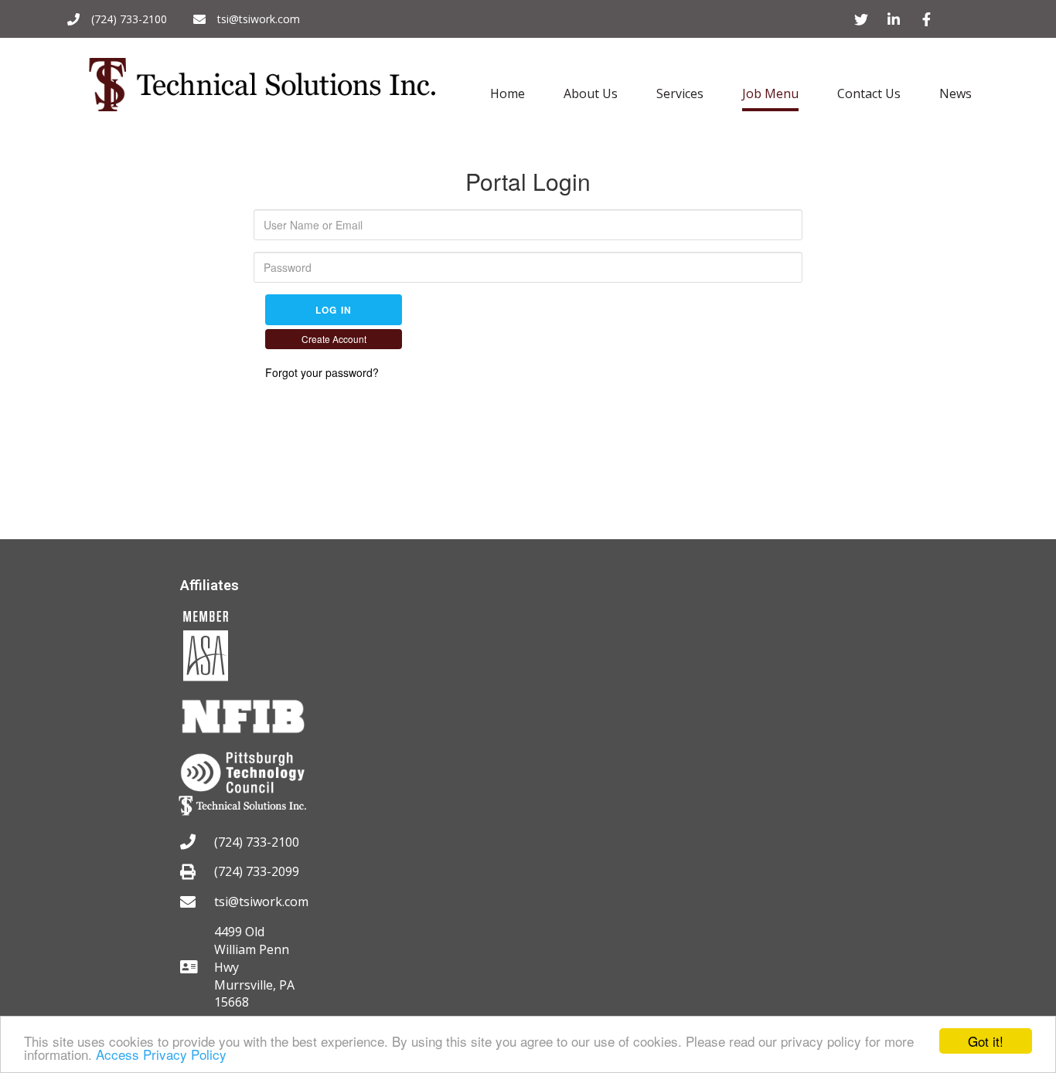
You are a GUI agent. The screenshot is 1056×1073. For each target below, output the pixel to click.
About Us (591, 93)
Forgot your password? (322, 372)
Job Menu (770, 93)
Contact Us (869, 93)
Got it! (985, 1041)
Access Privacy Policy (161, 1054)
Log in (333, 310)
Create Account (333, 338)
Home (507, 93)
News (955, 93)
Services (679, 93)
